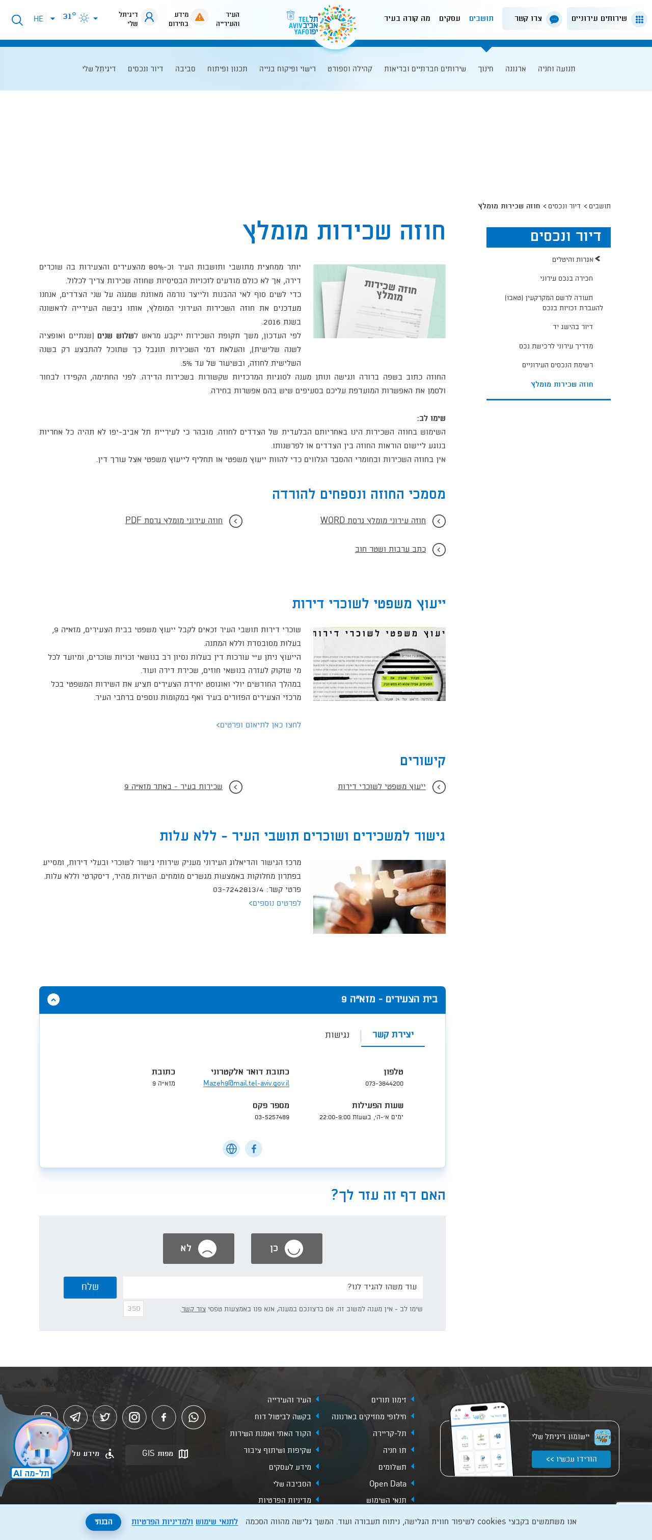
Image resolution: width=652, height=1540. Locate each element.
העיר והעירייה (289, 1399)
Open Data (387, 1484)
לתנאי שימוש (217, 1522)
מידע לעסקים (290, 1467)
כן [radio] (275, 1249)
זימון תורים (388, 1399)
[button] (605, 18)
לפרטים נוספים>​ (275, 903)
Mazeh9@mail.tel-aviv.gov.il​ (246, 1084)
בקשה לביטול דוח (283, 1416)
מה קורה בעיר (407, 18)
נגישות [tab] (337, 1035)
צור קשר (193, 1309)
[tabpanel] (242, 1098)
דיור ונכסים (564, 206)
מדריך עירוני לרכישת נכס (556, 346)
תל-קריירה (389, 1433)
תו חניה (394, 1450)
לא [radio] (187, 1249)
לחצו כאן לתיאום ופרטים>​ (258, 725)
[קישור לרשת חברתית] (253, 1148)
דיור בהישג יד (573, 327)
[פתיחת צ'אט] (37, 1446)
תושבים (481, 18)
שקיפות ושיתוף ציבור (277, 1450)
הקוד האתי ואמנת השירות (270, 1433)
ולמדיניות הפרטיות (162, 1522)
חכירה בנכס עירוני (566, 279)
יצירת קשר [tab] (393, 1035)
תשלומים (392, 1467)
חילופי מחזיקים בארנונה (369, 1416)
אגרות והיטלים (572, 260)
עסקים (449, 18)
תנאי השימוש (386, 1500)
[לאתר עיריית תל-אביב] (326, 28)
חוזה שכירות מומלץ (562, 385)
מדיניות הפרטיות (284, 1500)
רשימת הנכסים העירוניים (557, 365)
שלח (90, 1287)
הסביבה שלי (292, 1484)
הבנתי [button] (104, 1522)
